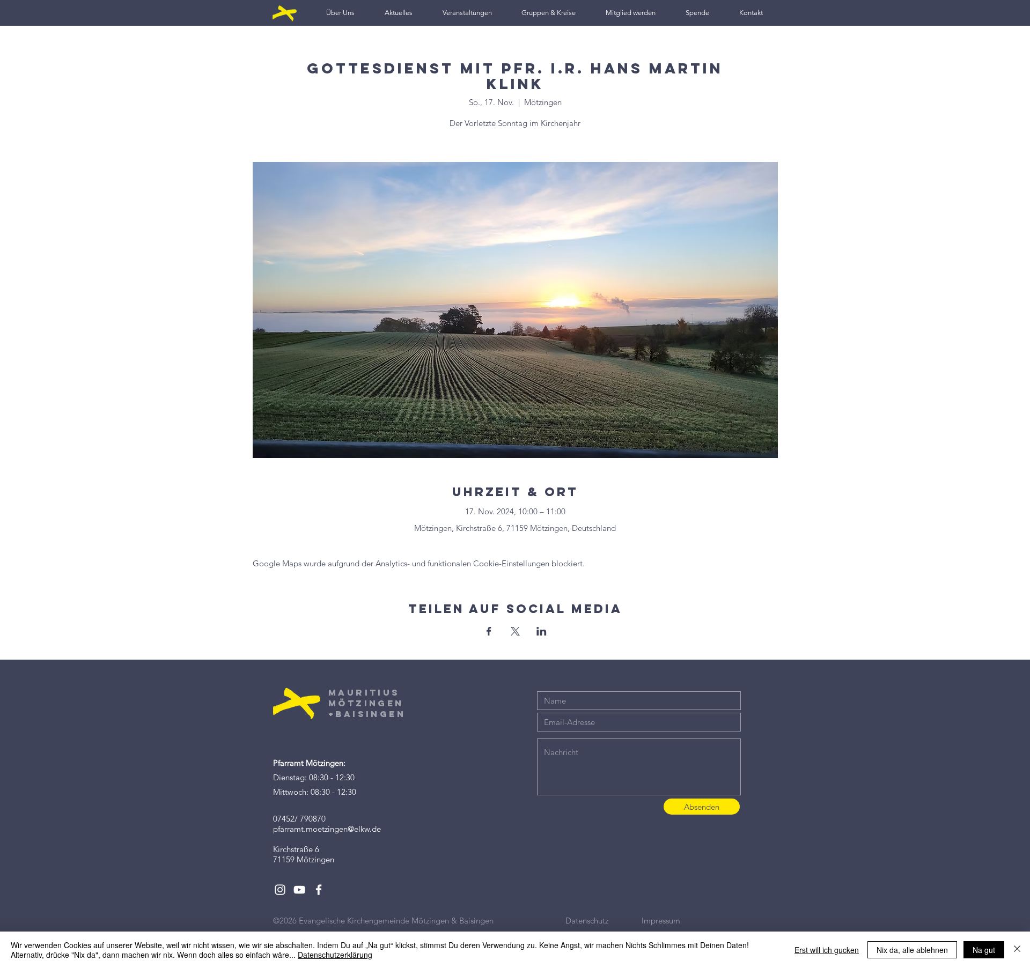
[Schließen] (1017, 949)
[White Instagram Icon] (280, 890)
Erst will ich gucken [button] (826, 949)
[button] (340, 13)
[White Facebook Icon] (319, 890)
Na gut (984, 949)
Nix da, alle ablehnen (912, 949)
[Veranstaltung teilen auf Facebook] (489, 631)
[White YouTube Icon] (299, 890)
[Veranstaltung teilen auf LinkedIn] (541, 631)
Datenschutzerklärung (335, 954)
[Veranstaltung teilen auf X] (515, 631)
